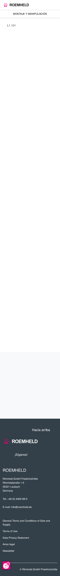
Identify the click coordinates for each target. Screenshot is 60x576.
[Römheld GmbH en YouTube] (35, 455)
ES (5, 154)
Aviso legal (9, 544)
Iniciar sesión (17, 171)
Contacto (45, 396)
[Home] (16, 5)
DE (6, 139)
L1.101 (11, 25)
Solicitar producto (32, 229)
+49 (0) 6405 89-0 (17, 499)
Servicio (47, 385)
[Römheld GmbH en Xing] (48, 455)
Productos (44, 363)
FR (21, 139)
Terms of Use (10, 531)
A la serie (32, 196)
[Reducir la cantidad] (39, 220)
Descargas (44, 407)
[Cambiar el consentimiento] (6, 565)
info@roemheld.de (21, 507)
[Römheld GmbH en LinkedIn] (42, 455)
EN (13, 139)
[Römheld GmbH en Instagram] (54, 455)
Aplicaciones (42, 374)
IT (29, 139)
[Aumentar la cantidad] (55, 220)
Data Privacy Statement (16, 537)
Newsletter (8, 551)
